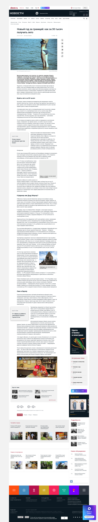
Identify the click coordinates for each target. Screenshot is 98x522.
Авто (56, 18)
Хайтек (33, 18)
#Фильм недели (57, 22)
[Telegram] (62, 49)
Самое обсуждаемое (78, 451)
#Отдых (30, 414)
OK (64, 518)
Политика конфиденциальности (74, 502)
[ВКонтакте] (62, 43)
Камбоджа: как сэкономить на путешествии (47, 267)
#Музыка (38, 22)
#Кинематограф (14, 22)
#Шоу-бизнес (43, 22)
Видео (27, 7)
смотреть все (52, 400)
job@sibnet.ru (59, 501)
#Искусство (49, 22)
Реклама (28, 498)
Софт (32, 7)
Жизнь (25, 18)
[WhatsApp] (62, 53)
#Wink (33, 22)
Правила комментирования (74, 499)
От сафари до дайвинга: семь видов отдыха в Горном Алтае (19, 315)
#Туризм (25, 414)
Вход (85, 7)
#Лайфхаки (35, 414)
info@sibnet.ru (13, 512)
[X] (62, 40)
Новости (22, 7)
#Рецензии (24, 22)
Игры (52, 18)
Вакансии (59, 498)
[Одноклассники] (62, 46)
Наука (37, 18)
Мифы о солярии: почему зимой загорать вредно (48, 177)
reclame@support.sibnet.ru (31, 501)
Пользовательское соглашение (74, 501)
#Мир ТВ (29, 22)
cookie (53, 517)
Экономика (20, 18)
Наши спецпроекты (15, 500)
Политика (13, 18)
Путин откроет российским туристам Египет (18, 141)
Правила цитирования (72, 498)
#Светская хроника (15, 24)
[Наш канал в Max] (47, 15)
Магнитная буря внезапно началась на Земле (80, 474)
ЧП (29, 18)
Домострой (75, 397)
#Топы (19, 22)
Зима (60, 18)
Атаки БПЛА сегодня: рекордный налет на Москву (80, 470)
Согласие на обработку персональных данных (78, 504)
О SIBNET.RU (13, 498)
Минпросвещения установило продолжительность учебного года (81, 465)
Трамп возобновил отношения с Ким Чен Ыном (80, 454)
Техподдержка (45, 498)
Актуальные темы (78, 358)
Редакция (13, 509)
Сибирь (42, 18)
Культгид (47, 18)
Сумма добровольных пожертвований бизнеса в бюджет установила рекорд (80, 459)
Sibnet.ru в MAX (46, 7)
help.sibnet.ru (44, 501)
